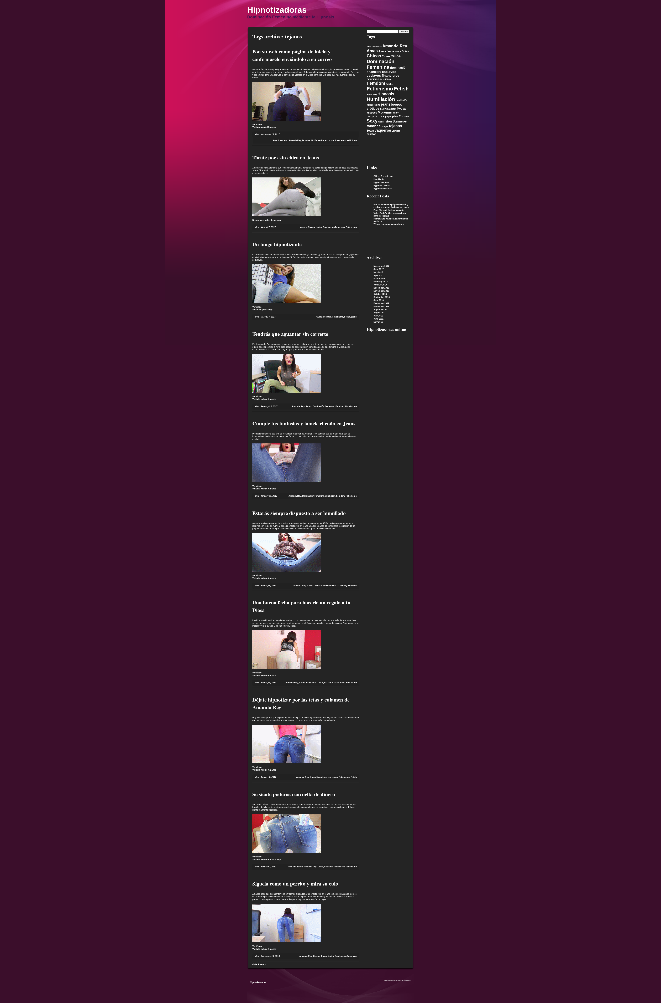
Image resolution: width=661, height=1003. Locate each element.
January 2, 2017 (268, 777)
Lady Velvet (385, 109)
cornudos (333, 777)
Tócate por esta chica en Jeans (285, 157)
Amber (303, 227)
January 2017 (380, 285)
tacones (374, 126)
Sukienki (408, 980)
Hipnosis (385, 94)
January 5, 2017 (268, 682)
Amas (309, 406)
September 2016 (382, 297)
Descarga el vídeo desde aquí (266, 220)
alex (257, 134)
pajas (388, 116)
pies (395, 116)
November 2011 (381, 306)
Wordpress (394, 980)
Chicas (311, 227)
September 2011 (382, 309)
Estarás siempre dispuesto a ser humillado (299, 513)
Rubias (403, 116)
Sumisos (399, 121)
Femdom (339, 406)
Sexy (372, 121)
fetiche (389, 84)
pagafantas (375, 116)
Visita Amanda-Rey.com (264, 127)
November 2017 (381, 266)
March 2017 (379, 278)
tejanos (395, 126)
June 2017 (379, 269)
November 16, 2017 (270, 134)
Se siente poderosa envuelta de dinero (293, 794)
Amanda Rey (294, 140)
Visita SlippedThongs (262, 309)
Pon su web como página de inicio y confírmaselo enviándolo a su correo (292, 55)
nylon (395, 112)
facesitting (342, 585)
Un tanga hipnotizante (277, 244)
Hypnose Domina (382, 185)
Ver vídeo (256, 307)
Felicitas (327, 317)
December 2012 (381, 303)
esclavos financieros (335, 140)
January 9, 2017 (268, 585)
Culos (319, 317)
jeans (354, 317)
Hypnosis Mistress (383, 188)
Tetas (370, 130)
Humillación (351, 406)
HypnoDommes (381, 182)
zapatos (371, 134)
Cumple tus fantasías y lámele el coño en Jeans (303, 423)
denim (319, 227)
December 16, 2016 (270, 956)
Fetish (347, 317)
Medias (401, 108)
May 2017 (378, 272)
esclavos (389, 72)
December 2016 (381, 288)
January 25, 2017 (269, 406)
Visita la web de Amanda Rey (266, 859)
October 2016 (380, 294)
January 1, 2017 (268, 867)
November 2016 (381, 291)
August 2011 (380, 312)
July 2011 (378, 316)
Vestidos (396, 131)
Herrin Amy (372, 95)
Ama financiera (279, 140)
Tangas (384, 126)
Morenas (385, 112)
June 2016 (379, 300)
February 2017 (381, 281)
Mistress (372, 112)
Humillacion (379, 179)
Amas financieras (308, 682)
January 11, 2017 (269, 496)
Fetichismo (351, 227)
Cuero (386, 56)
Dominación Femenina (313, 140)
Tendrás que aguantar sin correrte (290, 333)
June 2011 (379, 319)
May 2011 (378, 322)
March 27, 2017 (268, 227)
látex (393, 109)
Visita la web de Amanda (264, 399)
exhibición (352, 140)
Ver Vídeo (257, 124)
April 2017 (379, 275)
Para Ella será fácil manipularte (389, 210)
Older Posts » (259, 964)
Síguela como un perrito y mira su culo (295, 883)
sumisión (385, 121)
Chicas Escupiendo (383, 176)
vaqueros (383, 130)
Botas (405, 51)
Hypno (377, 105)
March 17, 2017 (268, 317)
